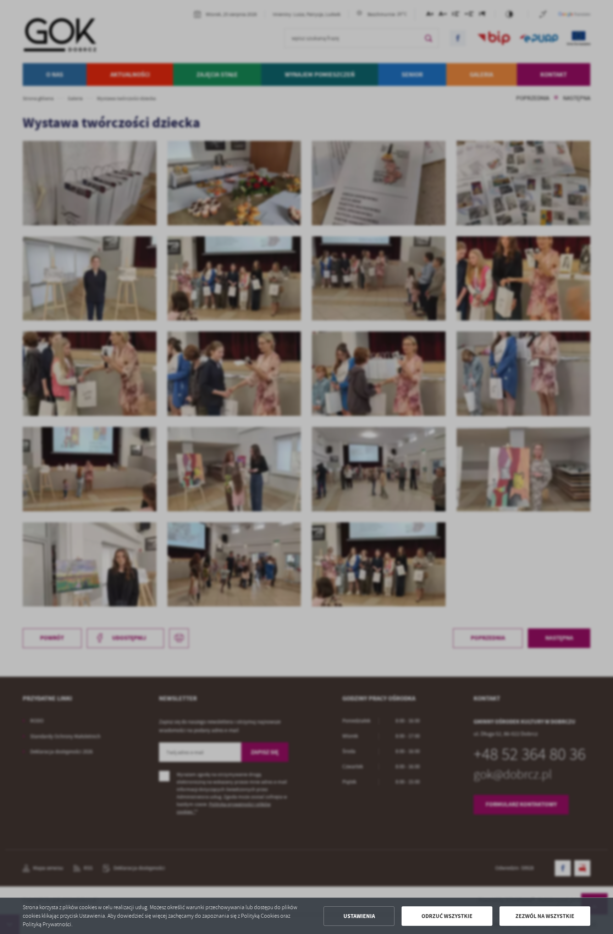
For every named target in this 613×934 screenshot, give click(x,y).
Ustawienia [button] (359, 916)
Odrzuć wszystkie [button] (447, 916)
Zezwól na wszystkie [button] (544, 916)
